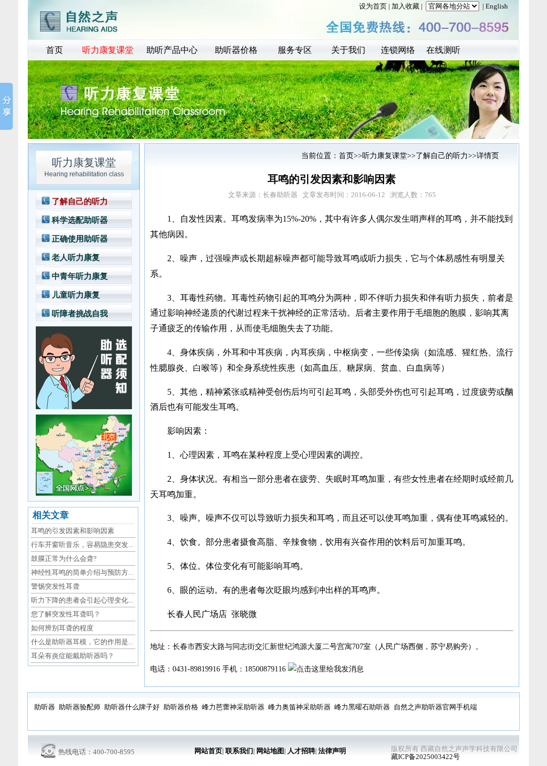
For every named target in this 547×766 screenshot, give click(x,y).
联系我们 (239, 751)
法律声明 (332, 751)
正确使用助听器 (80, 239)
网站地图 (270, 751)
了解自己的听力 (80, 201)
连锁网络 (398, 49)
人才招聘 (301, 751)
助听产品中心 (172, 49)
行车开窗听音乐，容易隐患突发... (82, 545)
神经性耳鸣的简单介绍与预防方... (82, 572)
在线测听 (443, 49)
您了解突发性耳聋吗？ (65, 614)
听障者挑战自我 (80, 313)
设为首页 (373, 6)
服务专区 (295, 49)
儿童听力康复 (76, 295)
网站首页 (208, 751)
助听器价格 (236, 49)
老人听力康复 (76, 257)
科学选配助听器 (80, 220)
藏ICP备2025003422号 (425, 757)
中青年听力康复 (80, 276)
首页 (54, 49)
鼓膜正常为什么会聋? (64, 558)
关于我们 (348, 49)
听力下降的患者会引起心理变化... (82, 600)
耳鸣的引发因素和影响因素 (72, 531)
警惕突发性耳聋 (55, 586)
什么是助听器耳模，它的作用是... (82, 642)
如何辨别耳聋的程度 (62, 628)
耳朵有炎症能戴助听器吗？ (72, 656)
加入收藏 (405, 6)
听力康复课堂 (108, 49)
